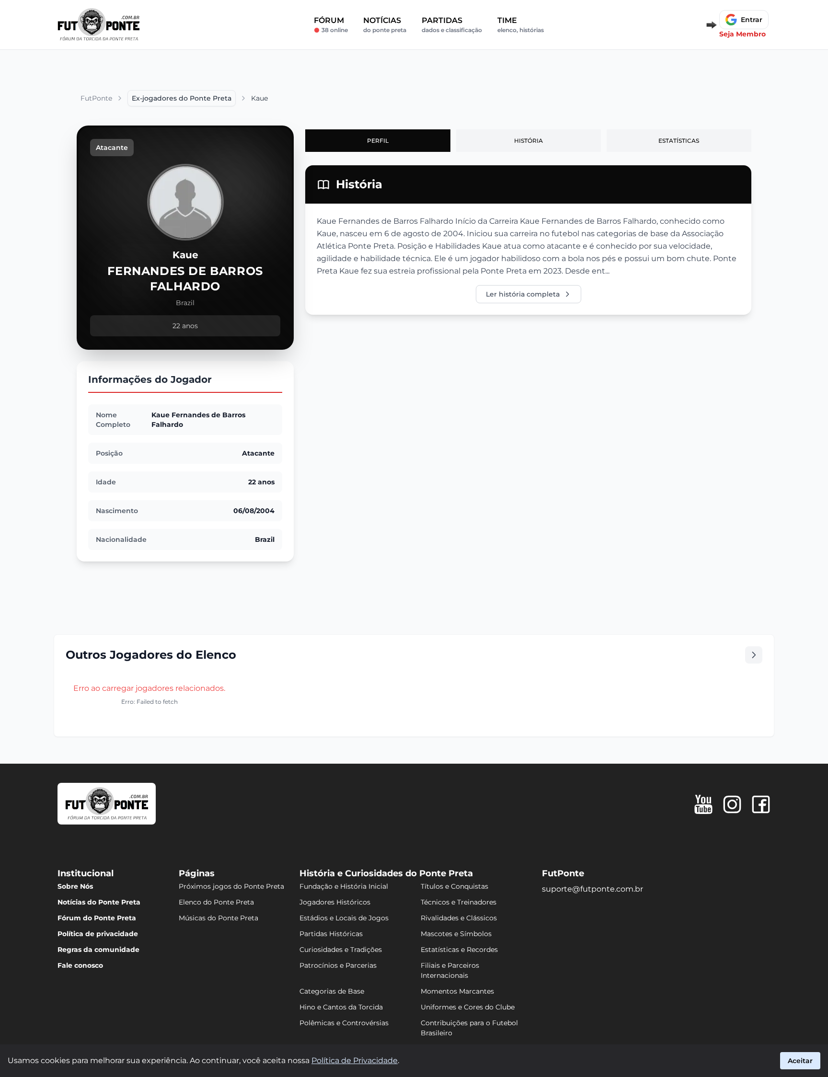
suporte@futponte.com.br (592, 889)
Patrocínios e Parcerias (338, 965)
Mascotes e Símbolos (456, 933)
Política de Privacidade (354, 1060)
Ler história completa (523, 294)
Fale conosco (80, 965)
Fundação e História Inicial (343, 886)
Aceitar (800, 1060)
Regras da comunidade (98, 949)
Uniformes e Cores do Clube (468, 1007)
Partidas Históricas (331, 933)
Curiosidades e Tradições (340, 949)
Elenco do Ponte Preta (216, 902)
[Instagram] (732, 804)
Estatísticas (678, 140)
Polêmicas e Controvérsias (344, 1023)
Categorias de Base (331, 991)
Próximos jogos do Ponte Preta (231, 886)
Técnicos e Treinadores (458, 902)
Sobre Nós (75, 886)
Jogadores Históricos (334, 902)
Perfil (378, 140)
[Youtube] (703, 804)
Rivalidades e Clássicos (459, 918)
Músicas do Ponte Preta (218, 918)
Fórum (331, 25)
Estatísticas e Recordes (459, 949)
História (528, 140)
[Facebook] (760, 804)
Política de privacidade (98, 933)
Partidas (452, 25)
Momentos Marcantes (457, 991)
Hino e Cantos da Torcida (341, 1007)
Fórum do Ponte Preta (97, 918)
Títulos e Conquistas (454, 886)
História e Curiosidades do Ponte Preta (386, 873)
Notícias (384, 25)
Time (520, 25)
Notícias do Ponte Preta (99, 902)
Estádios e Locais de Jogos (344, 918)
